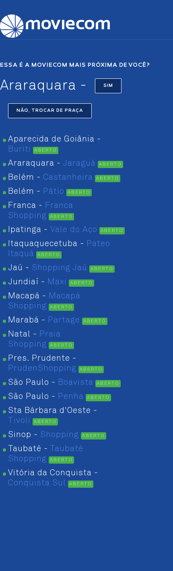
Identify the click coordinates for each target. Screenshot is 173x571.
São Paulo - (50, 382)
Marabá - (44, 320)
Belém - (50, 177)
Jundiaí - (37, 282)
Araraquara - (52, 163)
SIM (108, 86)
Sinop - (43, 435)
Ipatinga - (52, 230)
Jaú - (47, 268)
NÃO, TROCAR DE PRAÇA (49, 111)
